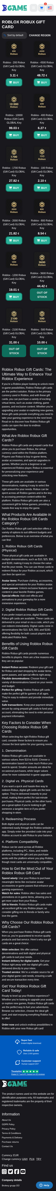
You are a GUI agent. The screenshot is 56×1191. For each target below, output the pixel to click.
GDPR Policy (8, 1124)
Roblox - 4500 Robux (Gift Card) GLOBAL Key (42, 66)
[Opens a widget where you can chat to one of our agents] (44, 1185)
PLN (31, 1159)
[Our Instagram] (4, 1173)
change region (40, 35)
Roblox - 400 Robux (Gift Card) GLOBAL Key (42, 119)
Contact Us (7, 1146)
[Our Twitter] (11, 1173)
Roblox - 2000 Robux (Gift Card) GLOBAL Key (14, 224)
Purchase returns (10, 1142)
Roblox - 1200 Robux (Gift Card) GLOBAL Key (14, 279)
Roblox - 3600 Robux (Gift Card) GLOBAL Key (42, 277)
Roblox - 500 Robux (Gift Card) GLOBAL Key (42, 333)
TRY (38, 1159)
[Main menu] (33, 8)
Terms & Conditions (11, 1133)
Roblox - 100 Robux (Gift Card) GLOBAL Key (42, 172)
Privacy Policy (8, 1128)
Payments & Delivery (12, 1137)
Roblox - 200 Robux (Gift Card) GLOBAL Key (14, 66)
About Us (6, 1120)
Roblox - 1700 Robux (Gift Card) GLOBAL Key (14, 172)
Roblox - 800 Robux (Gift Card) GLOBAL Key (42, 224)
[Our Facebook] (17, 1173)
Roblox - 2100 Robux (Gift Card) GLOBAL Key (14, 333)
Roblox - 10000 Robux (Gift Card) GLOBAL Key (14, 119)
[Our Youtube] (23, 1173)
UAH (25, 1159)
